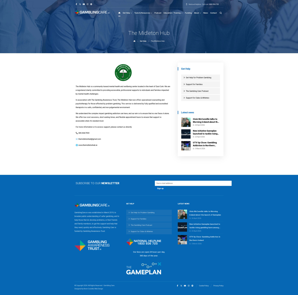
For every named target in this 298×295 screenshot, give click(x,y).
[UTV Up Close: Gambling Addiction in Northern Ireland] (186, 145)
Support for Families (194, 84)
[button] (76, 4)
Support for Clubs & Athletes (197, 98)
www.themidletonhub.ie (87, 145)
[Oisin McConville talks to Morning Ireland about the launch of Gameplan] (186, 122)
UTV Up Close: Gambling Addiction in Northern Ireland (205, 145)
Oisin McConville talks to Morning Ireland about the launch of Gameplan (206, 122)
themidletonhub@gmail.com (89, 139)
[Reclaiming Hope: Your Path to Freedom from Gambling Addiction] (91, 12)
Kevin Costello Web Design (93, 289)
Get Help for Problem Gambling (198, 77)
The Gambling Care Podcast (197, 91)
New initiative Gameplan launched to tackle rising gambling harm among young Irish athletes (204, 227)
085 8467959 (83, 133)
